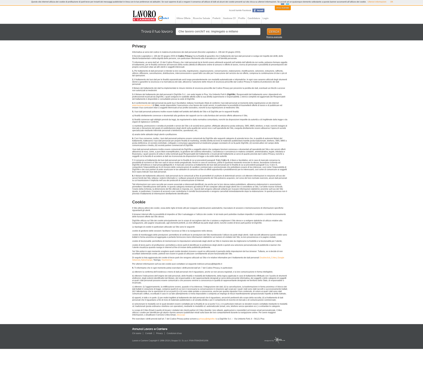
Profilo (241, 18)
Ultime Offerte (183, 18)
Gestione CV (229, 18)
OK (391, 2)
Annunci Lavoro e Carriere (151, 16)
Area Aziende (282, 8)
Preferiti (216, 18)
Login (266, 18)
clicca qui (181, 315)
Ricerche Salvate (201, 18)
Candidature (254, 18)
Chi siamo (136, 333)
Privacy (159, 333)
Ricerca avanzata (274, 37)
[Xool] (279, 340)
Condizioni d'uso (174, 333)
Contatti (148, 333)
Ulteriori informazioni (377, 2)
